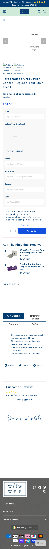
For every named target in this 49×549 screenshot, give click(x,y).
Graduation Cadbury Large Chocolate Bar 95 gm (32, 266)
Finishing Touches (35, 317)
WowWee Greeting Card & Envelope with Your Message (32, 252)
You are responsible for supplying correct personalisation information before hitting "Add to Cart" (24, 215)
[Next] (43, 41)
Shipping (20, 94)
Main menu (9, 504)
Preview (24, 225)
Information (11, 519)
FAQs (35, 324)
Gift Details (13, 315)
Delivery (13, 324)
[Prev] (5, 41)
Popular (8, 511)
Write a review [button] (24, 399)
